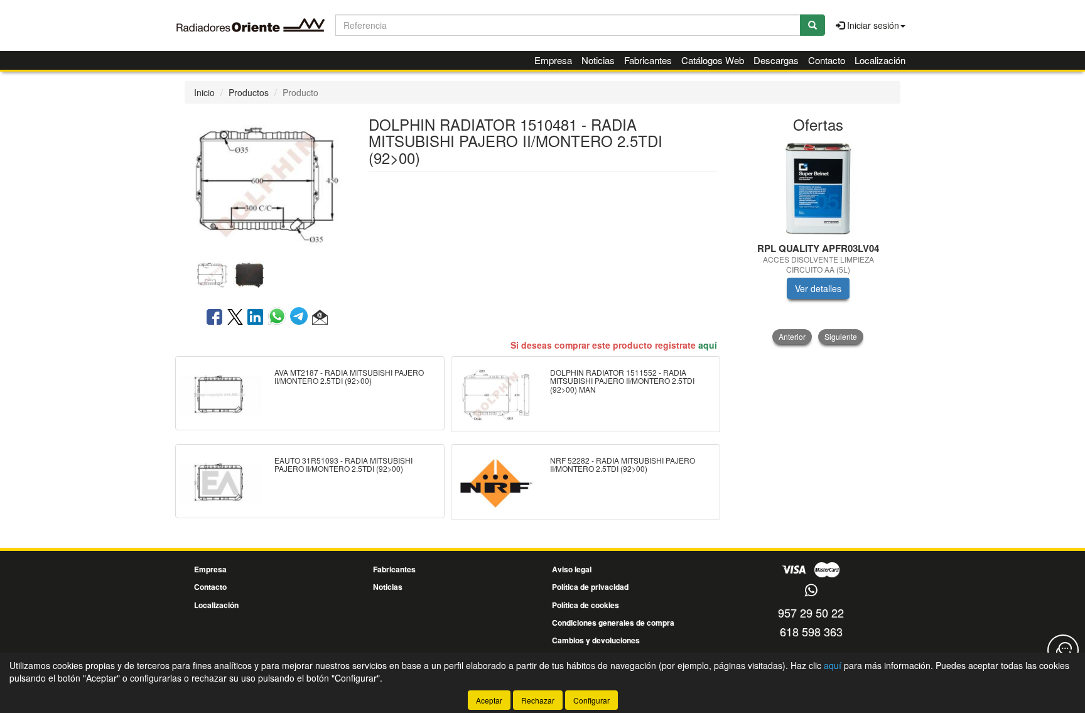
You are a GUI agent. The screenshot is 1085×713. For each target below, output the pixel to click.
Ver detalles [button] (818, 288)
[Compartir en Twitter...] (235, 318)
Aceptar (489, 700)
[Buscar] (812, 25)
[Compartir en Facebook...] (214, 318)
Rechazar (537, 700)
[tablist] (267, 273)
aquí (707, 345)
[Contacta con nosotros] (1063, 650)
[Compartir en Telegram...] (301, 318)
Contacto (826, 60)
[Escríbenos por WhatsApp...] (811, 591)
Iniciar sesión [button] (872, 25)
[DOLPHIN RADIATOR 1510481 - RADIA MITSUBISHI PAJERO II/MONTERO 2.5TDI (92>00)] (267, 182)
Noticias (598, 60)
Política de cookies (585, 605)
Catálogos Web (712, 60)
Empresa (553, 60)
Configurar (591, 700)
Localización (880, 60)
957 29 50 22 (811, 612)
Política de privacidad (590, 586)
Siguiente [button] (840, 336)
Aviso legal (571, 569)
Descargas (776, 60)
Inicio (204, 92)
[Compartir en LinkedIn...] (255, 318)
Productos (249, 92)
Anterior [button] (792, 336)
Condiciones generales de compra (613, 622)
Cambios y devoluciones (596, 640)
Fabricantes (648, 60)
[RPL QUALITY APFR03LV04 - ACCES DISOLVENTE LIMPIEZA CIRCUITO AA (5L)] (818, 188)
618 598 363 (811, 631)
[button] (320, 318)
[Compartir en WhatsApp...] (279, 318)
